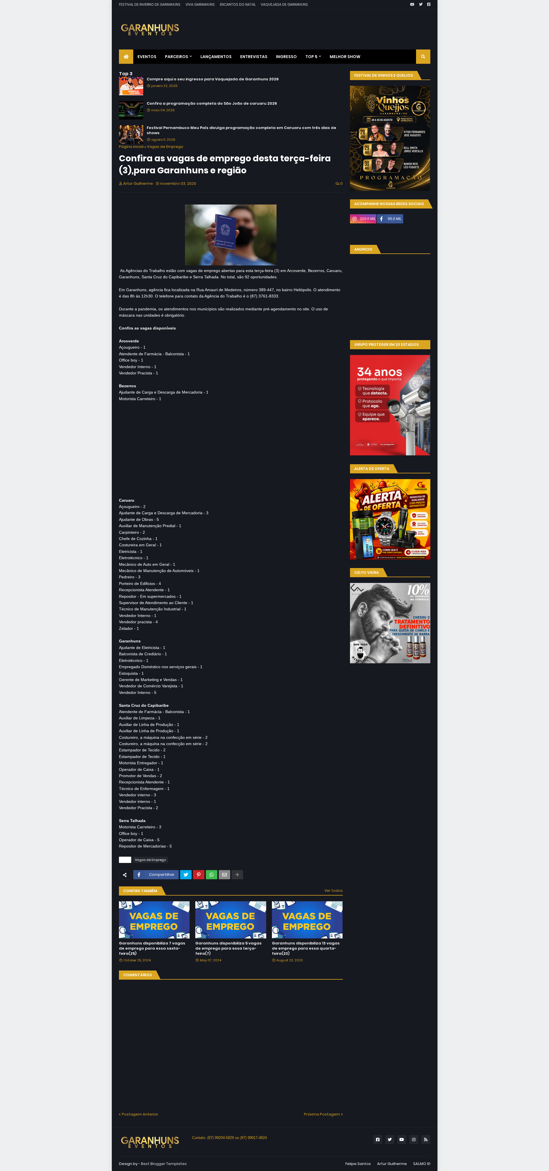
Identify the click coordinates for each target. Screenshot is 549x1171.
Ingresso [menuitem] (286, 56)
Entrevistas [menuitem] (253, 56)
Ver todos (334, 890)
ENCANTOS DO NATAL (238, 4)
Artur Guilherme (392, 1163)
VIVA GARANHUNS (200, 4)
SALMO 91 (421, 1163)
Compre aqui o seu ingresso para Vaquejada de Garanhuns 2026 (213, 79)
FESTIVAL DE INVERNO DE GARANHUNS (149, 4)
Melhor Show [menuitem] (345, 56)
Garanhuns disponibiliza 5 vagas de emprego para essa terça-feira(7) (228, 948)
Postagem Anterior (140, 1114)
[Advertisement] (326, 25)
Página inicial (131, 146)
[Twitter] (186, 874)
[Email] (224, 874)
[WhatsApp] (211, 874)
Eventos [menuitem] (147, 56)
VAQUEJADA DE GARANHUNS (284, 4)
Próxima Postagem (322, 1114)
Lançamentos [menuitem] (216, 56)
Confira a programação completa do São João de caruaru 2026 (212, 103)
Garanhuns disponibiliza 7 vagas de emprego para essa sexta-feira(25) (152, 948)
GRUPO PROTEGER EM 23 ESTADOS (386, 344)
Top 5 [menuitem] (311, 56)
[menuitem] (126, 56)
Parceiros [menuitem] (176, 56)
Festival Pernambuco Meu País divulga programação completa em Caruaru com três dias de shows (241, 130)
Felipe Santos (358, 1163)
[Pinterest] (198, 874)
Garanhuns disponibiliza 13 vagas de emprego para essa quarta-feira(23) (306, 948)
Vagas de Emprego (165, 146)
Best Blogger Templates (164, 1163)
